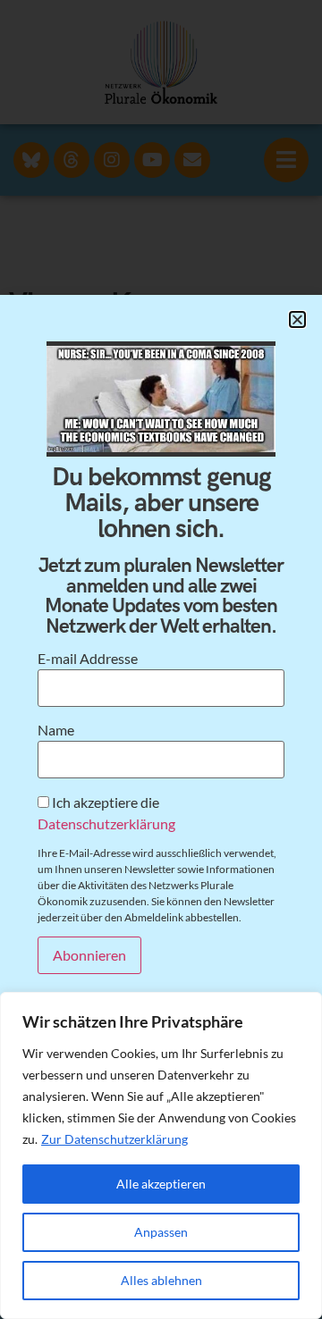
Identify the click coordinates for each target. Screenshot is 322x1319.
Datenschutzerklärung (106, 823)
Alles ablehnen (161, 1280)
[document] (161, 659)
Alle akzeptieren (161, 1183)
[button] (297, 319)
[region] (161, 1155)
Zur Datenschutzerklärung (114, 1139)
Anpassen (161, 1231)
